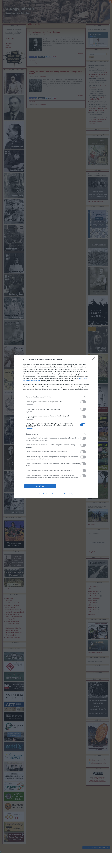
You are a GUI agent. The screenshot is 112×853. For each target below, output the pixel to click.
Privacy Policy (68, 494)
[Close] (94, 359)
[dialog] (56, 426)
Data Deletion (43, 494)
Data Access (56, 494)
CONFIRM (40, 486)
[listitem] (56, 397)
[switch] (83, 401)
